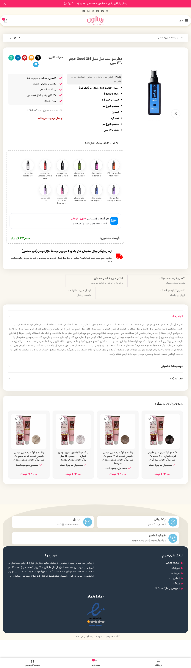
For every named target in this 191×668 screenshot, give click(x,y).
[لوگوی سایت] (96, 20)
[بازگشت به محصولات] (14, 38)
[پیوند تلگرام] (83, 11)
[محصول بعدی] (10, 38)
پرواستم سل (162, 37)
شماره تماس (157, 535)
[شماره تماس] (172, 538)
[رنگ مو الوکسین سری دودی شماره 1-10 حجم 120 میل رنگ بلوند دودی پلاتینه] (73, 431)
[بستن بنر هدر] (4, 3)
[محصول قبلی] (19, 38)
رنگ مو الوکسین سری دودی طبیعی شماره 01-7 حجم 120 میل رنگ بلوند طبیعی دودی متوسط (117, 458)
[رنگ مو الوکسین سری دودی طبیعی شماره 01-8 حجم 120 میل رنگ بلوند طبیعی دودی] (28, 431)
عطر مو (117, 81)
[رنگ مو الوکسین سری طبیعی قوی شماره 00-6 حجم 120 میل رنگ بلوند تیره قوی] (162, 431)
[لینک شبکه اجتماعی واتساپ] (88, 11)
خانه (181, 37)
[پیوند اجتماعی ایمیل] (102, 11)
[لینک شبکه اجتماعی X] (107, 11)
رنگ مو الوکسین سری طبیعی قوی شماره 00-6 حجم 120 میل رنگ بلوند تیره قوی (162, 456)
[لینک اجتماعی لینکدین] (93, 11)
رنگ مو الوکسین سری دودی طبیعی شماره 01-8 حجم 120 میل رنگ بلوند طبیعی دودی (28, 456)
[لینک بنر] (101, 3)
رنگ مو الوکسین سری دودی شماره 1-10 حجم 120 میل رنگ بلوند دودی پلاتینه (73, 456)
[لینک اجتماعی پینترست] (97, 11)
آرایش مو (109, 77)
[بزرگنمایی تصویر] (175, 114)
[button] (150, 419)
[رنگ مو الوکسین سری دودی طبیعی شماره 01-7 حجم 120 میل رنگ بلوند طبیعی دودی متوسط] (117, 431)
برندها (173, 37)
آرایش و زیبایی (94, 77)
